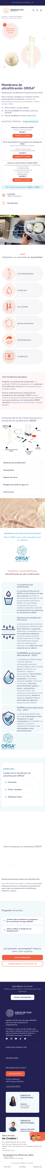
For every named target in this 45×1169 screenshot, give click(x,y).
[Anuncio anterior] (4, 2)
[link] (28, 1097)
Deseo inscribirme (22, 997)
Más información (22, 174)
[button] (41, 10)
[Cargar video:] (22, 865)
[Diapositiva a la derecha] (27, 81)
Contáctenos (15, 1074)
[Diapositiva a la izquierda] (18, 81)
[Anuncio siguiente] (41, 2)
